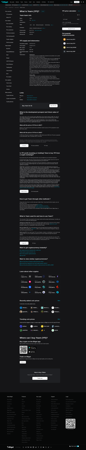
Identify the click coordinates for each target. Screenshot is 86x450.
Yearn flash (8, 86)
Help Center (53, 401)
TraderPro (24, 429)
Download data (54, 420)
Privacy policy (68, 412)
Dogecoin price (39, 437)
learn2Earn (40, 204)
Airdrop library (24, 442)
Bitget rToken (39, 440)
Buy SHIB (38, 412)
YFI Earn (34, 243)
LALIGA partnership (11, 425)
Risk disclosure (69, 416)
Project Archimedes (55, 416)
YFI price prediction (35, 145)
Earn (7, 73)
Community (9, 403)
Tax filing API (53, 429)
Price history (9, 26)
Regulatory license (69, 408)
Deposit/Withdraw (10, 51)
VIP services (53, 410)
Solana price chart (40, 420)
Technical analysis (10, 33)
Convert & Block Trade (26, 410)
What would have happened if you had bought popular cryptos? (33, 263)
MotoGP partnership (11, 427)
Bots (23, 423)
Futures (23, 401)
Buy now (33, 20)
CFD (23, 403)
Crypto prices (11, 7)
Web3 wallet (24, 431)
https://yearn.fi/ (30, 95)
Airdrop (8, 89)
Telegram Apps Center (26, 437)
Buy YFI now (53, 105)
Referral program (54, 425)
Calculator (38, 423)
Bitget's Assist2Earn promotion (42, 205)
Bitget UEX (9, 420)
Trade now (23, 362)
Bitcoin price (38, 416)
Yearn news (9, 83)
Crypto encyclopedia (10, 98)
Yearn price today (38, 30)
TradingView (24, 433)
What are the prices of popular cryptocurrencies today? (32, 261)
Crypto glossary (9, 101)
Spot (7, 54)
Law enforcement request (71, 401)
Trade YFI (24, 243)
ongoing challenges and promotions (42, 207)
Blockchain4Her (10, 431)
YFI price (24, 145)
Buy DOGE (38, 405)
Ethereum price (39, 418)
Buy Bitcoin (38, 401)
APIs (23, 425)
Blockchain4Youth (10, 429)
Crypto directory (9, 95)
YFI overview (9, 14)
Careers (8, 405)
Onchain (23, 405)
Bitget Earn (34, 228)
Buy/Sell (8, 48)
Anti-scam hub (54, 405)
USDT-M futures (9, 61)
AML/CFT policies (69, 410)
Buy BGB (38, 410)
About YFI (8, 17)
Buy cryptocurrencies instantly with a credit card (30, 250)
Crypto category (9, 39)
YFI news (46, 145)
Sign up (76, 2)
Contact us (9, 401)
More (59, 300)
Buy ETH (38, 403)
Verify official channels (55, 403)
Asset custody (54, 418)
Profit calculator (9, 42)
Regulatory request (69, 403)
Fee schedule (53, 427)
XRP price (38, 427)
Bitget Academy (10, 408)
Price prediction (9, 29)
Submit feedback (54, 399)
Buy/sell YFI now (71, 28)
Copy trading (9, 70)
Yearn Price (17, 7)
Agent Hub (24, 427)
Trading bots (9, 67)
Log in (71, 2)
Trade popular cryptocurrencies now (27, 251)
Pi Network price (39, 429)
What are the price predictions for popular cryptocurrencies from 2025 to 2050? (37, 264)
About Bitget (9, 399)
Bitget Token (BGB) (11, 412)
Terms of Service (69, 414)
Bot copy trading (25, 420)
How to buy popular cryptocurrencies (28, 253)
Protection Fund (10, 418)
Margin (7, 58)
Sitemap (8, 433)
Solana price (38, 433)
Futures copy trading (26, 418)
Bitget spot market (53, 223)
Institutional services (55, 414)
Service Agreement (69, 399)
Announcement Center (11, 414)
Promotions (53, 423)
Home (6, 7)
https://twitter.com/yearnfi (32, 97)
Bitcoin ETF (38, 425)
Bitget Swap (24, 435)
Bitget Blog (9, 410)
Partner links (9, 423)
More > (79, 10)
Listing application (54, 408)
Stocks (23, 408)
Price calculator (9, 23)
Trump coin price (39, 435)
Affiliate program (54, 412)
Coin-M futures (9, 64)
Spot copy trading (25, 416)
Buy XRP (38, 408)
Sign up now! (22, 255)
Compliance (68, 405)
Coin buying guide (10, 36)
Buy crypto (38, 399)
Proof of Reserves (10, 416)
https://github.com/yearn (32, 99)
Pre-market (8, 76)
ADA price (38, 431)
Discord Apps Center (26, 440)
